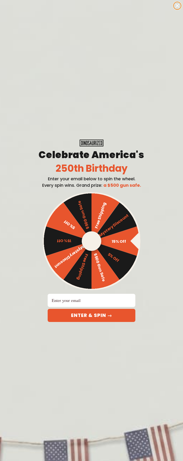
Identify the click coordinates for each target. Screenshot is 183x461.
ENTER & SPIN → (91, 315)
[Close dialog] (177, 6)
